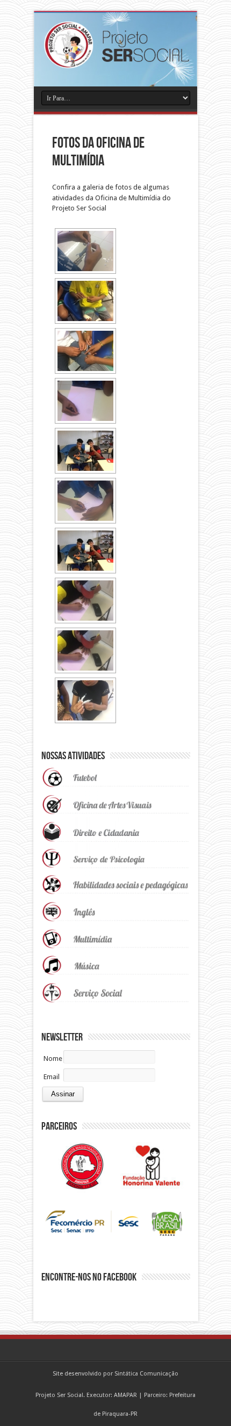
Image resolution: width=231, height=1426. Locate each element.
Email (52, 1077)
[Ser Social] (115, 61)
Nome (53, 1058)
